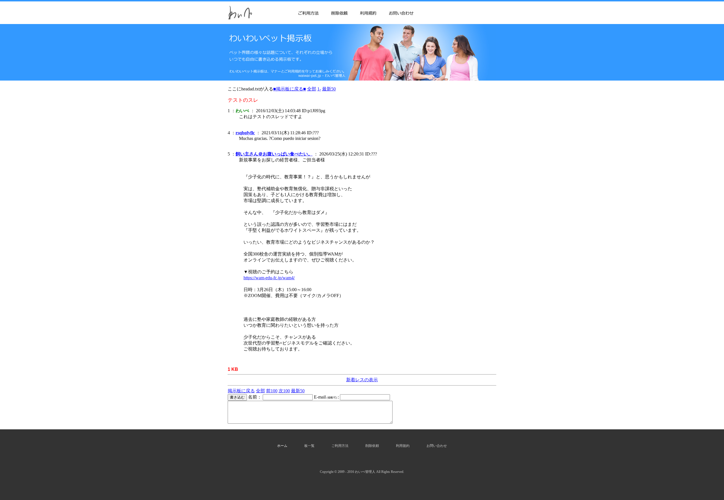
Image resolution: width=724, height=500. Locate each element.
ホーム (282, 446)
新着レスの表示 (362, 379)
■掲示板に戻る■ (289, 88)
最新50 (329, 88)
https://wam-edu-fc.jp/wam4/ (269, 277)
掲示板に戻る (241, 390)
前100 (271, 390)
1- (319, 88)
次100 (284, 390)
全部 (311, 88)
